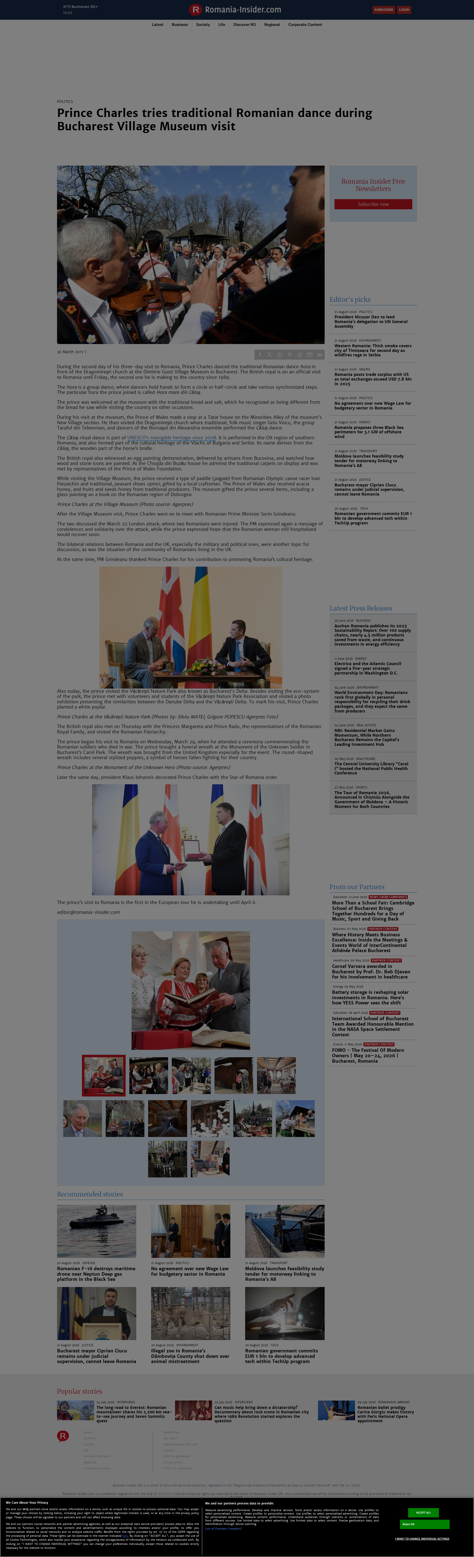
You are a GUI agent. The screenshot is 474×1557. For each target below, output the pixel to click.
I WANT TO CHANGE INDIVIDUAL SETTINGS (422, 1538)
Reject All (409, 1524)
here (125, 1536)
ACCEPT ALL (423, 1512)
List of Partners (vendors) (223, 1528)
